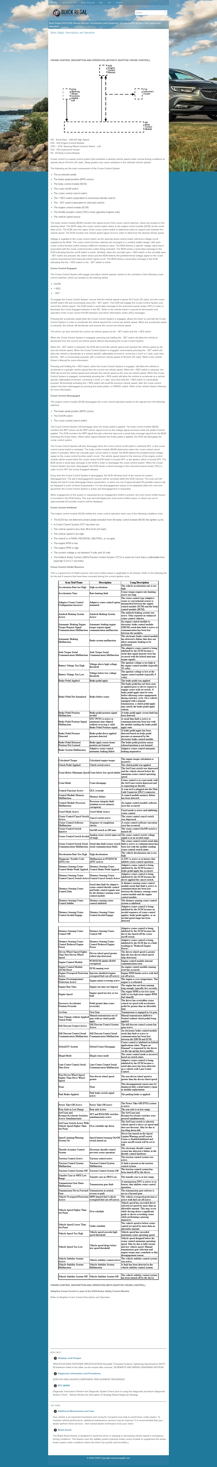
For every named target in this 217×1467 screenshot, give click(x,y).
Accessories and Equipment (104, 23)
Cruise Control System (131, 23)
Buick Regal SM (87, 2)
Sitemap (119, 2)
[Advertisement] (108, 46)
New (101, 2)
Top (109, 2)
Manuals (54, 2)
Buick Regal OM (69, 2)
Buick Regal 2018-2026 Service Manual (69, 23)
